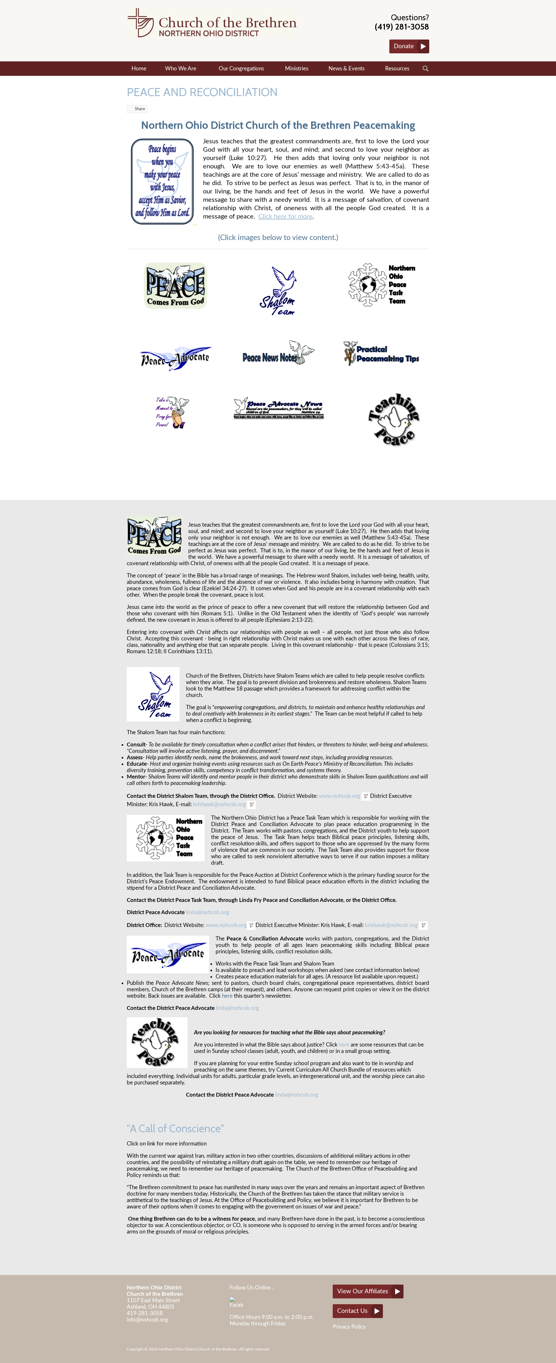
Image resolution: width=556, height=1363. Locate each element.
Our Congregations (241, 68)
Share (140, 109)
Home (139, 68)
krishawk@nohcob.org (219, 804)
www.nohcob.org (339, 796)
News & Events (347, 68)
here (227, 996)
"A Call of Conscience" (175, 1128)
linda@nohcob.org (207, 912)
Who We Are (180, 68)
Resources (397, 68)
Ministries (296, 68)
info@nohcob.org (147, 1320)
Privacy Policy (349, 1327)
